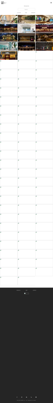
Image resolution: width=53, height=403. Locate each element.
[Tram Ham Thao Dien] (8, 82)
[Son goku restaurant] (26, 199)
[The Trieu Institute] (8, 181)
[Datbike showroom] (26, 208)
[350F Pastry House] (8, 190)
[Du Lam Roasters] (44, 127)
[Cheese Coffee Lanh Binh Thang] (26, 64)
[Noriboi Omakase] (8, 100)
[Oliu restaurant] (26, 172)
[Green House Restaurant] (26, 19)
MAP (26, 290)
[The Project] (44, 226)
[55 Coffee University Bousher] (8, 19)
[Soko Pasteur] (8, 55)
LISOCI (34, 400)
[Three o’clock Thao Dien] (8, 199)
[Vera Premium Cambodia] (26, 91)
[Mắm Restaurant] (26, 145)
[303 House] (26, 226)
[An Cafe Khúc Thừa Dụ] (44, 73)
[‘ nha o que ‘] (44, 263)
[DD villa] (44, 163)
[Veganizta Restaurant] (44, 199)
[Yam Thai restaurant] (8, 235)
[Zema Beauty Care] (8, 73)
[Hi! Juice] (44, 82)
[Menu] (51, 2)
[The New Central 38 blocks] (26, 190)
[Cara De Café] (44, 109)
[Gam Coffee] (8, 154)
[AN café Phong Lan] (44, 118)
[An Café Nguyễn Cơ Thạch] (8, 28)
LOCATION (19, 12)
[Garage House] (8, 271)
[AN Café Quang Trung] (26, 109)
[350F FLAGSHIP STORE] (8, 145)
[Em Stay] (26, 82)
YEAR (26, 12)
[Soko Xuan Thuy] (44, 91)
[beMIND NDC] (44, 172)
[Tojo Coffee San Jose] (26, 28)
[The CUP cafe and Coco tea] (44, 154)
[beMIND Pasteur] (8, 172)
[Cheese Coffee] (8, 217)
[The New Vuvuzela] (8, 91)
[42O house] (26, 271)
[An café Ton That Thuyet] (8, 37)
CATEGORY (33, 12)
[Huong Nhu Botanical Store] (26, 154)
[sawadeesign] (3, 2)
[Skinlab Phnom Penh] (8, 46)
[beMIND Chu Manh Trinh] (26, 163)
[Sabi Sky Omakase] (26, 46)
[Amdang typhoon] (8, 208)
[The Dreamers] (26, 244)
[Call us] (31, 397)
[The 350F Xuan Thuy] (44, 100)
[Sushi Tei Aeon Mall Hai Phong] (8, 127)
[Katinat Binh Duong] (26, 181)
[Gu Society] (8, 118)
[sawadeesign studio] (8, 163)
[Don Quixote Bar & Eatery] (44, 217)
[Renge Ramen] (44, 46)
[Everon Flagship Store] (44, 64)
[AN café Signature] (8, 136)
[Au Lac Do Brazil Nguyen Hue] (44, 136)
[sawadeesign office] (26, 254)
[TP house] (44, 271)
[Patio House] (26, 235)
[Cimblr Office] (8, 281)
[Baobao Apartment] (44, 244)
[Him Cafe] (8, 109)
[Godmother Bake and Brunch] (44, 208)
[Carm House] (8, 263)
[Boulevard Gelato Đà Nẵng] (44, 19)
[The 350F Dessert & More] (44, 145)
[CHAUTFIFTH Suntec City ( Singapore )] (26, 55)
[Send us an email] (26, 397)
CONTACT (34, 290)
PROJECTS (18, 290)
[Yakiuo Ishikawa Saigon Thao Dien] (26, 37)
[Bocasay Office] (26, 263)
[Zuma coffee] (44, 190)
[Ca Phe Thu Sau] (26, 136)
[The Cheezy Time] (44, 37)
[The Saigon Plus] (8, 254)
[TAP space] (26, 217)
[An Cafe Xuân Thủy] (26, 100)
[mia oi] (8, 226)
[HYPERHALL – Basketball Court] (26, 118)
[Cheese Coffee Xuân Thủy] (26, 73)
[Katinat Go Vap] (44, 181)
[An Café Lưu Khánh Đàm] (44, 28)
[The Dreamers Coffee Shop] (8, 244)
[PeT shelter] (44, 235)
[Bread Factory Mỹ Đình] (8, 64)
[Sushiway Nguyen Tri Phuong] (26, 127)
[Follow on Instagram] (21, 397)
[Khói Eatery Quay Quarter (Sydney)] (44, 55)
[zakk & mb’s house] (44, 254)
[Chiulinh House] (26, 281)
